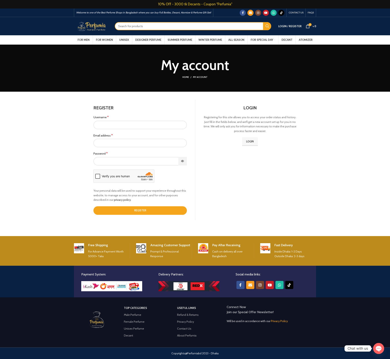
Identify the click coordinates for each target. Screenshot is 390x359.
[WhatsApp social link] (274, 13)
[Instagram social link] (258, 13)
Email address (103, 135)
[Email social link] (250, 13)
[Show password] (182, 161)
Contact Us (184, 328)
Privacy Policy (185, 322)
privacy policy (122, 200)
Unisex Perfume (134, 328)
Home (185, 77)
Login (250, 141)
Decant (128, 335)
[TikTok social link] (281, 13)
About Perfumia (186, 335)
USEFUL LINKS (186, 308)
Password (100, 153)
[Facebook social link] (243, 13)
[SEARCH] (267, 26)
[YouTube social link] (266, 13)
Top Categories (135, 308)
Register (140, 210)
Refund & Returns (188, 315)
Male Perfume (132, 315)
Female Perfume (134, 322)
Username (101, 117)
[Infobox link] (102, 251)
